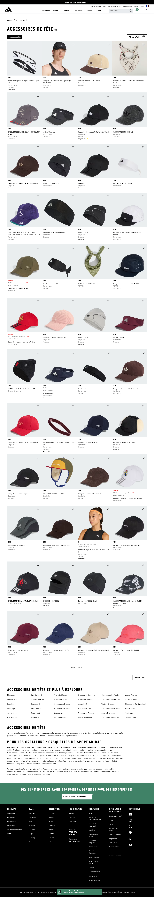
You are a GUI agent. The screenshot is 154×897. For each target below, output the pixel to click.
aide (104, 6)
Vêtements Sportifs (85, 700)
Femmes (56, 11)
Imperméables (60, 718)
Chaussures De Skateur (110, 700)
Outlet (98, 11)
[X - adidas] (138, 827)
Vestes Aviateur (13, 713)
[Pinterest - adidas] (138, 833)
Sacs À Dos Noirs (108, 713)
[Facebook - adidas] (138, 814)
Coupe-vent (35, 713)
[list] (67, 37)
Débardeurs (12, 718)
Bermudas (35, 718)
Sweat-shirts (36, 709)
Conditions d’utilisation (127, 892)
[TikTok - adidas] (138, 839)
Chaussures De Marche (110, 709)
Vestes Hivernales (108, 704)
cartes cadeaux (127, 6)
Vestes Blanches (131, 700)
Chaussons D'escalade (110, 718)
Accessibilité (113, 892)
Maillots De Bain (37, 700)
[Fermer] (59, 891)
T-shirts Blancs (60, 695)
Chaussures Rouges (86, 713)
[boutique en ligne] (8, 9)
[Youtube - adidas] (138, 845)
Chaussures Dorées (62, 709)
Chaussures (78, 11)
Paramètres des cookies (27, 892)
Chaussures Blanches (86, 695)
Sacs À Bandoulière (85, 718)
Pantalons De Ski (84, 709)
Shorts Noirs (130, 709)
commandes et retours (114, 6)
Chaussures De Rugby (110, 695)
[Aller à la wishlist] (141, 11)
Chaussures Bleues (62, 704)
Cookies (53, 892)
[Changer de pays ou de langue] (147, 6)
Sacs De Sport (36, 695)
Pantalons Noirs (60, 700)
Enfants (67, 11)
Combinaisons (12, 700)
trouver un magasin (95, 6)
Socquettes (58, 713)
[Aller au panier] (146, 11)
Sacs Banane (12, 704)
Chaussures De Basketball (135, 704)
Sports (89, 11)
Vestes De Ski (83, 704)
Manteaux (11, 695)
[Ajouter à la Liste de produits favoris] (38, 45)
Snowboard (35, 704)
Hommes (46, 11)
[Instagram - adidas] (138, 821)
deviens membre (139, 6)
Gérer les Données (43, 892)
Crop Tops (11, 709)
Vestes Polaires (131, 695)
